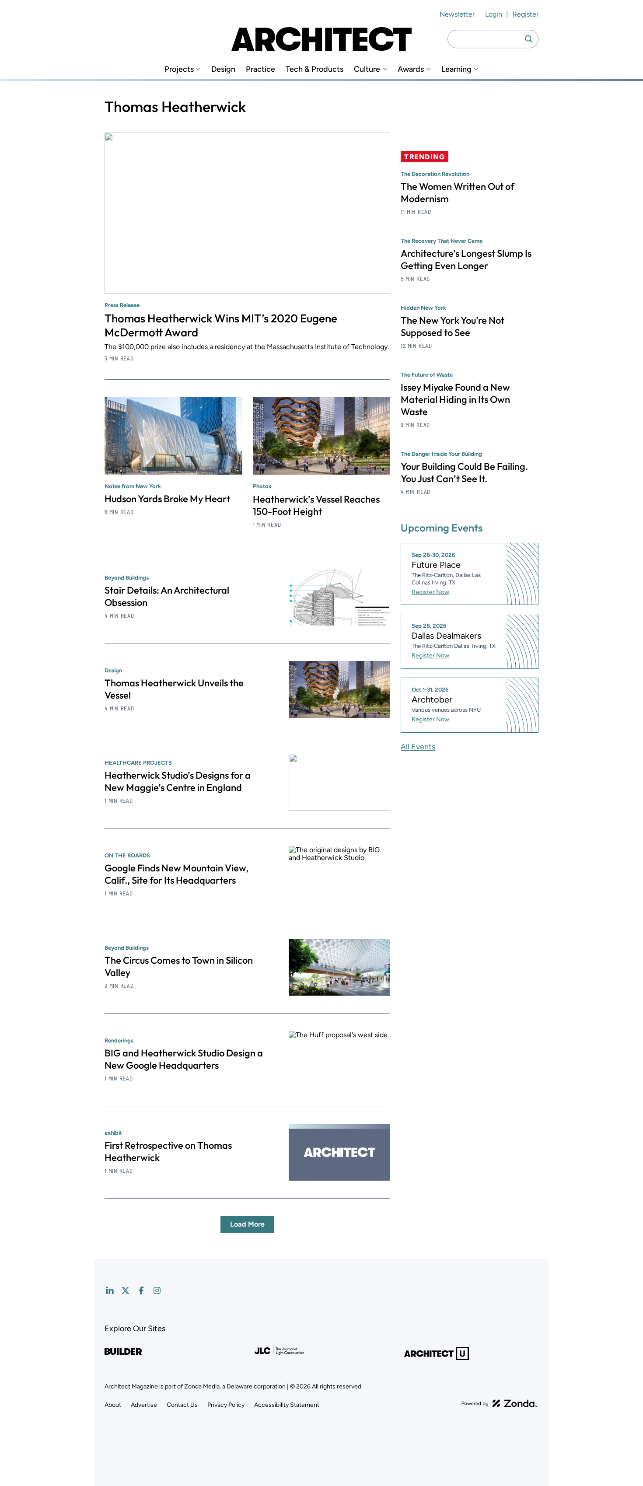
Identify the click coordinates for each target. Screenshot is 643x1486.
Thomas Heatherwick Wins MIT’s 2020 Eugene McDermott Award (221, 325)
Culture (367, 69)
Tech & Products (314, 69)
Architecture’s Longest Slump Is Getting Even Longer (466, 259)
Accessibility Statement (286, 1405)
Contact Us (182, 1405)
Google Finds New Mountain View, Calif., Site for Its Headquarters (176, 874)
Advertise (144, 1405)
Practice (260, 69)
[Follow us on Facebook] (141, 1290)
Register (525, 14)
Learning (456, 69)
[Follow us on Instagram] (157, 1290)
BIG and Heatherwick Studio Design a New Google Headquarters (184, 1059)
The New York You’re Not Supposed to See (452, 326)
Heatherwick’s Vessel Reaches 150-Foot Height (316, 505)
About (113, 1405)
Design (223, 69)
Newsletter (457, 14)
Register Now (430, 592)
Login (493, 14)
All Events (418, 747)
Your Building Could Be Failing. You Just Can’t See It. (464, 472)
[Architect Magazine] (321, 39)
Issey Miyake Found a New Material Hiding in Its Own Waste (455, 399)
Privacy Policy (226, 1405)
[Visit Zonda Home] (499, 1403)
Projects (179, 69)
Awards (411, 69)
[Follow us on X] (125, 1290)
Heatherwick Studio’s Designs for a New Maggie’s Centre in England (178, 781)
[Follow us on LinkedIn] (110, 1290)
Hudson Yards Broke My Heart (167, 499)
